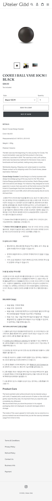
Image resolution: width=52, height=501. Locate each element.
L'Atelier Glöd (29, 493)
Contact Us (9, 459)
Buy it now (26, 114)
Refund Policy (10, 453)
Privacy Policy (10, 447)
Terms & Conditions (12, 441)
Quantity (41, 95)
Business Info (10, 465)
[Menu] (47, 4)
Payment (8, 472)
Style (5, 95)
